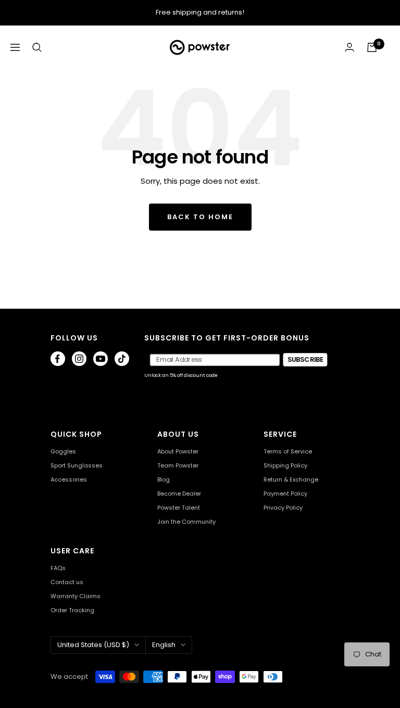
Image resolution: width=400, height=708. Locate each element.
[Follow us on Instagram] (79, 358)
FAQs (58, 568)
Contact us (67, 582)
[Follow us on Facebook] (58, 358)
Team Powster (177, 466)
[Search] (37, 47)
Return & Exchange (291, 480)
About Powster (177, 452)
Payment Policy (285, 494)
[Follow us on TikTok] (122, 358)
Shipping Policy (285, 466)
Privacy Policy (283, 508)
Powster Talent (178, 508)
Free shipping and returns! (200, 12)
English (164, 645)
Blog (163, 480)
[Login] (349, 47)
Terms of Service (288, 452)
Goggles (63, 452)
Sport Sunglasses (77, 466)
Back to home (200, 217)
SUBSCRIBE (305, 359)
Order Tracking (72, 610)
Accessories (69, 480)
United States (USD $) (93, 645)
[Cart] (372, 47)
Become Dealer (179, 494)
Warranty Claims (76, 596)
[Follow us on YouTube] (100, 358)
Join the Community (186, 522)
